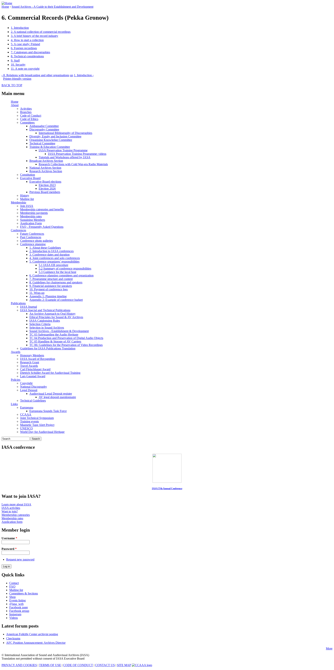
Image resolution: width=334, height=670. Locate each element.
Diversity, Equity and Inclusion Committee (55, 136)
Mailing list (27, 199)
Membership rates (31, 216)
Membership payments (34, 213)
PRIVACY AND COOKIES (19, 665)
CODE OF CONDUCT (78, 665)
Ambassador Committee (44, 126)
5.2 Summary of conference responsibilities (65, 268)
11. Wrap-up (36, 292)
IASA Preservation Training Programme (63, 150)
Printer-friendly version (17, 78)
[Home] (7, 3)
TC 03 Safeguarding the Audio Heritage (53, 334)
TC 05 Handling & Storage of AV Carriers (55, 341)
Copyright (26, 383)
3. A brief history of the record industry (34, 35)
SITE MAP (124, 665)
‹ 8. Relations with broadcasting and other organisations (35, 75)
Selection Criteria (39, 324)
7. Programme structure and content (51, 279)
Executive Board (30, 178)
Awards (15, 352)
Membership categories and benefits (42, 209)
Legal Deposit (28, 390)
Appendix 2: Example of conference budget (56, 299)
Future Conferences (32, 233)
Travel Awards (29, 365)
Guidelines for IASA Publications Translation (47, 348)
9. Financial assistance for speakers (50, 286)
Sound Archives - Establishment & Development (59, 331)
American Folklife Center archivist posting (32, 634)
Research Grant (29, 362)
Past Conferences (30, 237)
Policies (15, 379)
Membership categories (16, 514)
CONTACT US (105, 665)
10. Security (18, 64)
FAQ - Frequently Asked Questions (41, 226)
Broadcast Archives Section (46, 160)
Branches (26, 112)
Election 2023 (47, 185)
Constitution (27, 174)
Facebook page (18, 607)
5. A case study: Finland (25, 44)
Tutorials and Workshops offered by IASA (64, 157)
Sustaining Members (32, 219)
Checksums (13, 638)
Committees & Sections (23, 593)
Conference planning (33, 244)
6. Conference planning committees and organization (61, 275)
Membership (18, 202)
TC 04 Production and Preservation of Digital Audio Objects (66, 338)
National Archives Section (45, 167)
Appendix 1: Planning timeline (48, 296)
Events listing (17, 600)
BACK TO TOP (12, 85)
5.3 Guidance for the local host (57, 272)
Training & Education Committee (49, 146)
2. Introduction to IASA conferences (51, 251)
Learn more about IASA (16, 504)
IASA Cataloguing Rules (44, 320)
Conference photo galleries (36, 240)
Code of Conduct (30, 115)
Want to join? (10, 511)
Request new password (20, 559)
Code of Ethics (29, 119)
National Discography (33, 386)
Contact (14, 583)
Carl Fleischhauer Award (35, 369)
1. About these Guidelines (45, 247)
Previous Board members (44, 192)
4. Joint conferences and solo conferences (54, 258)
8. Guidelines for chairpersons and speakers (55, 282)
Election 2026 (47, 188)
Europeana (26, 407)
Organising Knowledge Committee (50, 140)
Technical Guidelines (33, 400)
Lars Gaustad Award (32, 376)
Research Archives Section (45, 171)
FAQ (12, 586)
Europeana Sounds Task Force (48, 411)
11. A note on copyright (25, 68)
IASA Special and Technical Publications (45, 310)
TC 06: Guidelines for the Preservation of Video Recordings (66, 345)
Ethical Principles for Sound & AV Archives (56, 317)
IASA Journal (28, 306)
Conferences (18, 230)
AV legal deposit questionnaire (57, 397)
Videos (13, 617)
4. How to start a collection (27, 40)
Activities (26, 108)
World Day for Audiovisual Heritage (42, 431)
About (15, 105)
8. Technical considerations (27, 56)
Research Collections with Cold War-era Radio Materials (73, 164)
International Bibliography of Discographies (65, 133)
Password (9, 548)
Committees (27, 122)
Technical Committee (42, 143)
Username (9, 538)
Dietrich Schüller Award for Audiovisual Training (50, 372)
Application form (12, 521)
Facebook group (19, 610)
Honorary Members (32, 355)
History (24, 195)
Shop (12, 597)
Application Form (31, 223)
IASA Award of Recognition (37, 358)
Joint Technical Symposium (37, 418)
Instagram (15, 614)
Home (5, 6)
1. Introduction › (84, 75)
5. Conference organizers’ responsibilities (54, 261)
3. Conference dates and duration (49, 254)
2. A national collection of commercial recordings (41, 31)
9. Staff (15, 60)
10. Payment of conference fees (48, 289)
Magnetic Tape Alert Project (37, 425)
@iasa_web (16, 604)
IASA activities (11, 508)
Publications (18, 303)
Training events (29, 421)
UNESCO (26, 428)
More (329, 648)
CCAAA (25, 414)
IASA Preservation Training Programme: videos (77, 153)
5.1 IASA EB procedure (53, 265)
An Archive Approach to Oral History (52, 313)
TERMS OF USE (50, 665)
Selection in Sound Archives (46, 327)
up (71, 75)
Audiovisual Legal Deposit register (50, 393)
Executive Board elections (45, 181)
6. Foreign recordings (24, 48)
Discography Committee (44, 129)
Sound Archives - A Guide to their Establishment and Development (52, 6)
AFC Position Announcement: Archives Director (36, 642)
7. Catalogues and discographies (30, 52)
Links (14, 404)
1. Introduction (20, 27)
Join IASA (26, 206)
